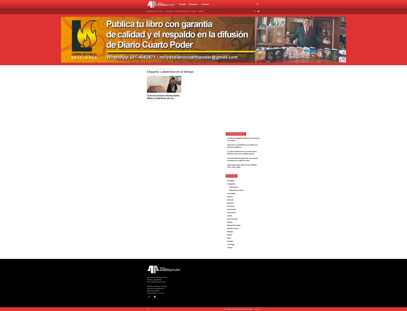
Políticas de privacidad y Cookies (185, 11)
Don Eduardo (233, 187)
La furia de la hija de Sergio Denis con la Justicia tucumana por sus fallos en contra (242, 159)
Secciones (193, 4)
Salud (229, 238)
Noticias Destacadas (234, 225)
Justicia (229, 216)
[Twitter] (258, 11)
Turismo (229, 247)
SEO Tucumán (152, 309)
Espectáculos (231, 209)
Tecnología (230, 244)
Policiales (230, 231)
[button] (257, 4)
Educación (230, 203)
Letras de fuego (152, 92)
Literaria (229, 222)
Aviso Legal (169, 11)
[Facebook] (255, 11)
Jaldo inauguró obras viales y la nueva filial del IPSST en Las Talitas (242, 166)
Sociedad (230, 241)
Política (229, 235)
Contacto (205, 4)
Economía (230, 200)
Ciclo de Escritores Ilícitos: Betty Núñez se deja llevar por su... (163, 96)
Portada (182, 4)
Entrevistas (231, 206)
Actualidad (230, 181)
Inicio (148, 68)
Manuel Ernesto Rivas (236, 190)
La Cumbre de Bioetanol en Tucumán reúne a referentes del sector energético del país (242, 153)
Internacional (231, 212)
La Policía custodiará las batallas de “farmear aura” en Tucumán (243, 139)
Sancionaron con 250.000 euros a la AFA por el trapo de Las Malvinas (242, 146)
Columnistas (231, 184)
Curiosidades (231, 193)
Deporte (230, 196)
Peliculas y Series (232, 228)
